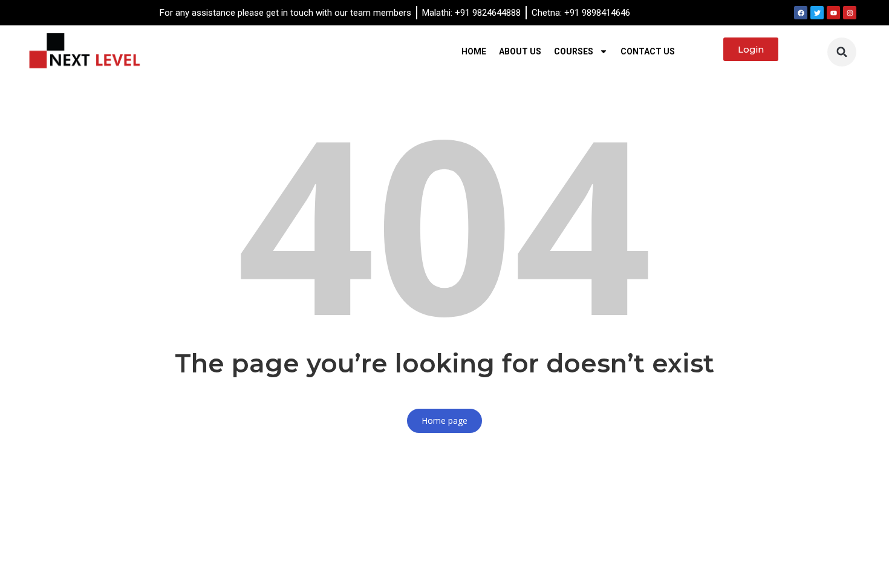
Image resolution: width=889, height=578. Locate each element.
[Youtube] (833, 12)
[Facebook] (800, 12)
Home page (444, 420)
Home (473, 51)
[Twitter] (817, 12)
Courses (573, 51)
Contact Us (647, 51)
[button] (841, 52)
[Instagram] (849, 12)
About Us (520, 51)
